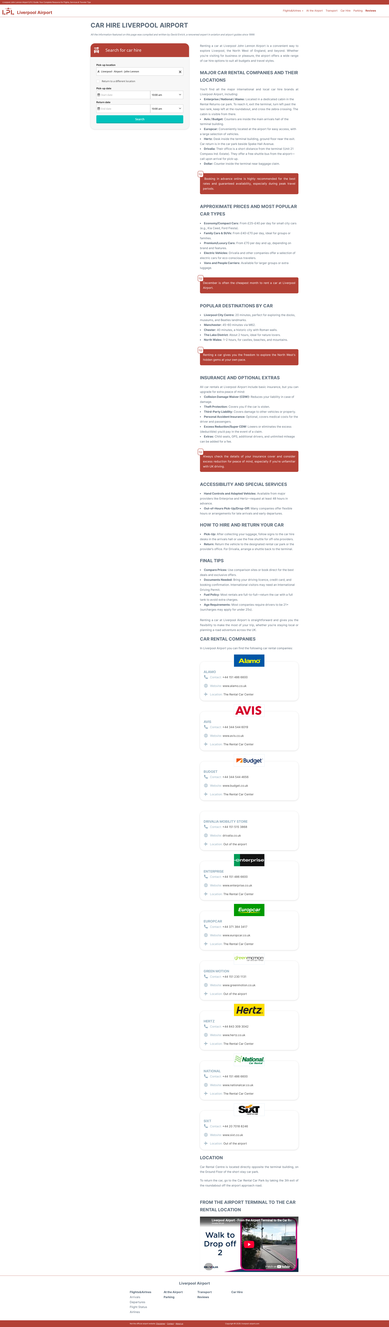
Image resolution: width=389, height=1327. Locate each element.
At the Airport (314, 10)
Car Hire (346, 10)
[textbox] (139, 71)
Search (140, 119)
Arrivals (135, 1297)
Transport (331, 10)
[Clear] (180, 72)
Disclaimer (160, 1323)
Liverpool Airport (34, 12)
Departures (137, 1302)
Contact (170, 1323)
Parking (358, 10)
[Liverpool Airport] (8, 11)
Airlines (135, 1312)
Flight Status (138, 1307)
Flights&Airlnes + (293, 10)
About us (179, 1323)
